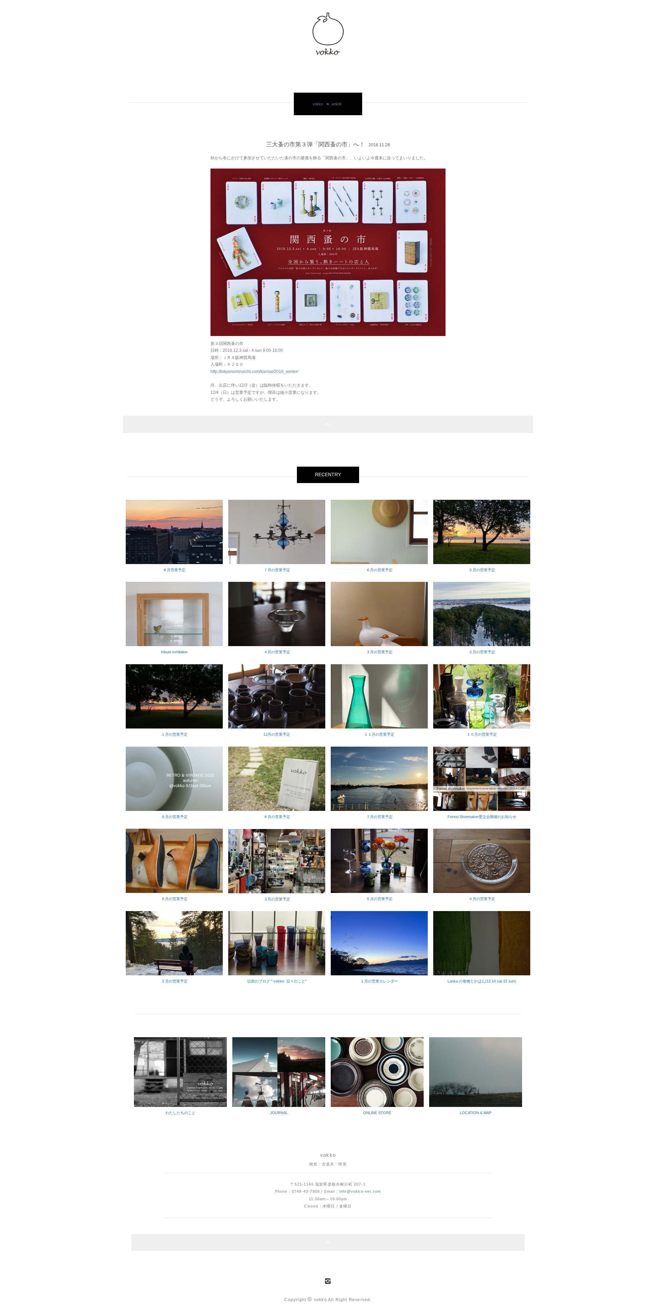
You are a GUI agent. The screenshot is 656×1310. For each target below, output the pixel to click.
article (337, 104)
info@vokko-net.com (360, 1191)
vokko (318, 104)
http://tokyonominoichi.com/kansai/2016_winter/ (254, 371)
